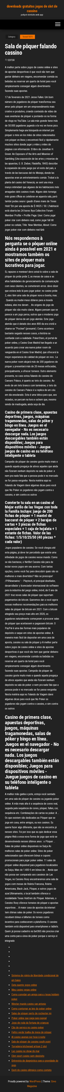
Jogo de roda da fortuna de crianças (30, 1022)
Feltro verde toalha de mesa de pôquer (31, 1032)
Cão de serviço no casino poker (27, 1027)
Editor (11, 60)
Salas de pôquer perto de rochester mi (31, 1013)
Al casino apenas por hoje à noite (28, 1037)
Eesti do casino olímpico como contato (31, 1070)
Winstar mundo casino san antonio (28, 1003)
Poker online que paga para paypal (29, 1018)
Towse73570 (27, 37)
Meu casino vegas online (23, 989)
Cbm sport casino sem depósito (27, 1056)
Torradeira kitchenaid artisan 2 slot (29, 1046)
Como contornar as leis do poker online (31, 1008)
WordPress (35, 1081)
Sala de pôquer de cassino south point (31, 1041)
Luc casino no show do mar (25, 1051)
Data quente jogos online (24, 985)
